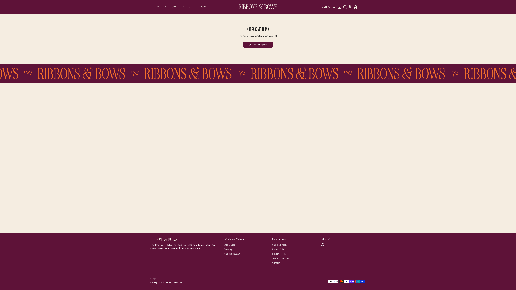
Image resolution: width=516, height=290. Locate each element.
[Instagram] (339, 7)
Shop (157, 6)
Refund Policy (279, 249)
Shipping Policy (279, 244)
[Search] (344, 7)
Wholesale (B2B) (231, 253)
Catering (185, 6)
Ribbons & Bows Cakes (173, 283)
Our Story (200, 6)
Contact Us (328, 7)
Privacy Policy (279, 253)
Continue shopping (258, 44)
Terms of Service (280, 258)
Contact (276, 262)
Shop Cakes (229, 244)
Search (153, 279)
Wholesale (170, 6)
